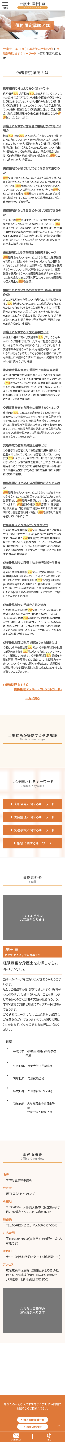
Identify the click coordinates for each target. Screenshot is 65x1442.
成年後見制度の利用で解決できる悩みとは (30, 642)
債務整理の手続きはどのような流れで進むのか (31, 170)
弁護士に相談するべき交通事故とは (26, 332)
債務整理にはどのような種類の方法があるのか (31, 485)
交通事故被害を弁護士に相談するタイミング (31, 407)
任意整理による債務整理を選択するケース (29, 252)
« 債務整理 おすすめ (15, 684)
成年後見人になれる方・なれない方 (25, 525)
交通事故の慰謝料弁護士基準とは (25, 445)
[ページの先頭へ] (59, 1425)
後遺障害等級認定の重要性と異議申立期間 (30, 370)
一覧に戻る (32, 698)
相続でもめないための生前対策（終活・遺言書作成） (32, 292)
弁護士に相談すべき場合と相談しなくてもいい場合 (32, 128)
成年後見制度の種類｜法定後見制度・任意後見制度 (31, 564)
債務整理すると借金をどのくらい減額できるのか (32, 212)
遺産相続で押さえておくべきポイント (26, 88)
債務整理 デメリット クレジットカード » (38, 689)
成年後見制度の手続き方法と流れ (24, 604)
